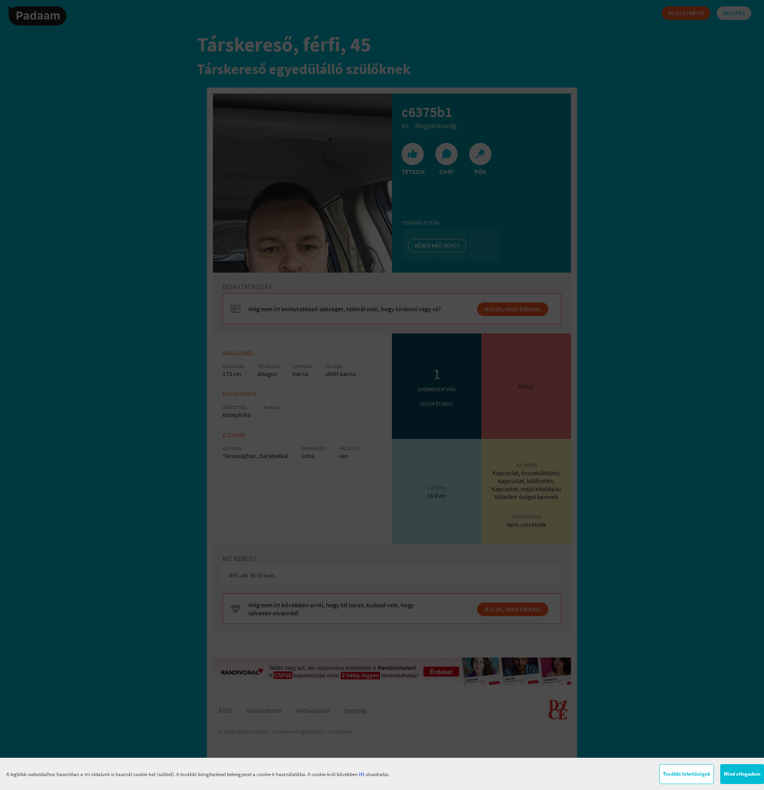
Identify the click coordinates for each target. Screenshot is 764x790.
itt (361, 774)
